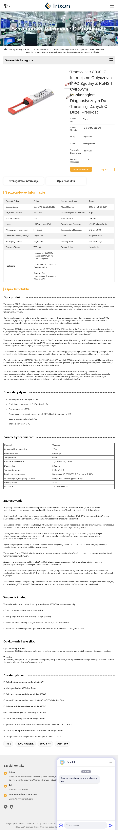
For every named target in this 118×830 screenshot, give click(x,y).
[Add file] (61, 825)
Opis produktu (66, 181)
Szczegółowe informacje (24, 181)
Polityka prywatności (14, 823)
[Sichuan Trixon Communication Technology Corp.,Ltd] (60, 5)
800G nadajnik (26, 743)
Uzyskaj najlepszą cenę (84, 169)
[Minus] (111, 762)
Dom (9, 49)
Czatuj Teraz (103, 169)
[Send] (111, 825)
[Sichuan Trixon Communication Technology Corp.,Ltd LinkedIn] (11, 807)
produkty (18, 49)
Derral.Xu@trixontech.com (21, 799)
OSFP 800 (62, 743)
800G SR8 (45, 743)
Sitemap (30, 823)
